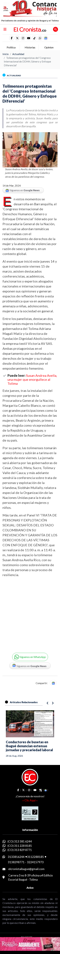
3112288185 (35, 857)
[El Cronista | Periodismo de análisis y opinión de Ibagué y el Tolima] (30, 29)
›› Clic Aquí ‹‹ (30, 800)
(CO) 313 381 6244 (20, 841)
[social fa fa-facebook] (11, 38)
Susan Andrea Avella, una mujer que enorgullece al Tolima (32, 379)
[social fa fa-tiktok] (34, 38)
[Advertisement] (30, 612)
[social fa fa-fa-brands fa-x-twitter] (17, 38)
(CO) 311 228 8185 (20, 845)
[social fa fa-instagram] (23, 38)
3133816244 (16, 857)
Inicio (5, 54)
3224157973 (35, 862)
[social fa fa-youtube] (28, 38)
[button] (40, 38)
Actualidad (18, 54)
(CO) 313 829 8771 (20, 850)
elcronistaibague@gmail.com (26, 869)
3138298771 (16, 862)
